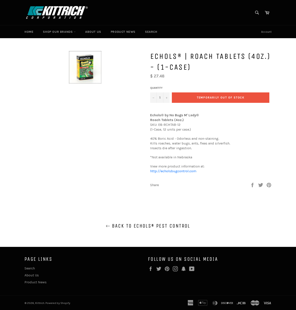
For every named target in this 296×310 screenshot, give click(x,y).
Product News (123, 32)
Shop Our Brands (58, 32)
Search (151, 32)
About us (93, 32)
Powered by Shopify (58, 303)
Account (266, 31)
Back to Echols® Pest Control (150, 226)
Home (28, 32)
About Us (31, 275)
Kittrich (39, 303)
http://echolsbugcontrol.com (173, 171)
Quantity (156, 87)
